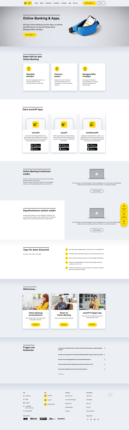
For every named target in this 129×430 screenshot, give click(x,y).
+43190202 (28, 406)
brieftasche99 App (96, 137)
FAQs (27, 399)
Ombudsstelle (29, 411)
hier (70, 269)
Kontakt (27, 402)
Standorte (28, 395)
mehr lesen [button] (61, 374)
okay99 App (64, 139)
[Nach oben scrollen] (110, 393)
